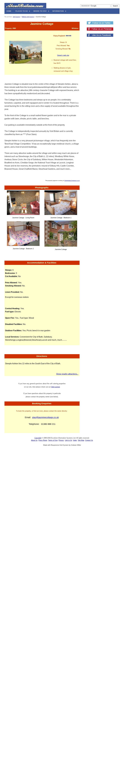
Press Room (43, 440)
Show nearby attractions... (67, 374)
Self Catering (16, 16)
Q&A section (55, 387)
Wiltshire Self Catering (28, 16)
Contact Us (89, 440)
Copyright (38, 438)
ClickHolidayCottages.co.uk (72, 180)
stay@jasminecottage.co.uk (45, 417)
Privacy (61, 440)
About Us (34, 440)
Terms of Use (53, 440)
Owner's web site (63, 55)
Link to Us (68, 440)
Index (75, 440)
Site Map (81, 440)
